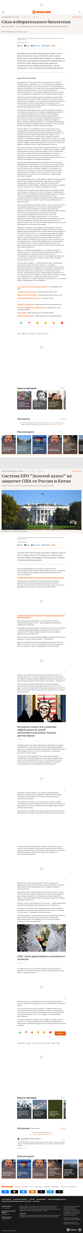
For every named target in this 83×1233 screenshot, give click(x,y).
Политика (47, 1043)
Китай (42, 1043)
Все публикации (72, 1186)
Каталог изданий (6, 1199)
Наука (31, 1186)
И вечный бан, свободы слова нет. (30, 1138)
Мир (19, 333)
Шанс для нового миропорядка (27, 295)
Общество (47, 1186)
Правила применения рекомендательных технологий (16, 1201)
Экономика (25, 1186)
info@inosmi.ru (5, 1214)
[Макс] (20, 45)
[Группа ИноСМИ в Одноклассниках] (32, 1191)
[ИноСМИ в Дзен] (14, 1191)
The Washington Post (8, 17)
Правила (63, 419)
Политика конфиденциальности (57, 1199)
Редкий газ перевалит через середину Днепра (32, 307)
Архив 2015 (24, 333)
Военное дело (38, 1186)
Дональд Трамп (21, 1043)
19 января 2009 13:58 (26, 17)
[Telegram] (46, 45)
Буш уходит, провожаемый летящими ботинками (32, 287)
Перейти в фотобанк (23, 531)
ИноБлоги (63, 1186)
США (17, 17)
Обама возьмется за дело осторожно (29, 298)
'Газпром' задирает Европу (26, 316)
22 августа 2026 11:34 (31, 471)
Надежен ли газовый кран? (26, 304)
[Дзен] (27, 45)
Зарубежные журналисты (20, 1199)
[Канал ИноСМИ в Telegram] (50, 1191)
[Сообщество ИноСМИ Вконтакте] (23, 1191)
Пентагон (28, 1043)
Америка (53, 1043)
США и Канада (31, 333)
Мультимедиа (55, 1186)
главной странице (57, 424)
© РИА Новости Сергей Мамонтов (10, 531)
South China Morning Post (9, 471)
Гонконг (21, 471)
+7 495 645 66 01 (6, 1219)
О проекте (32, 1199)
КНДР (58, 1043)
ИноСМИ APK (36, 1201)
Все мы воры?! (22, 313)
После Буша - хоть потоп (42, 333)
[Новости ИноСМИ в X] (59, 1191)
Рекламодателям (41, 1199)
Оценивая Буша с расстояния (27, 292)
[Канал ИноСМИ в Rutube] (41, 1191)
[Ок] (54, 45)
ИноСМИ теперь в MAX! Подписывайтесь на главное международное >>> (41, 578)
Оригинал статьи (76, 17)
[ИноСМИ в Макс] (5, 1191)
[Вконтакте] (35, 45)
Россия (37, 1043)
